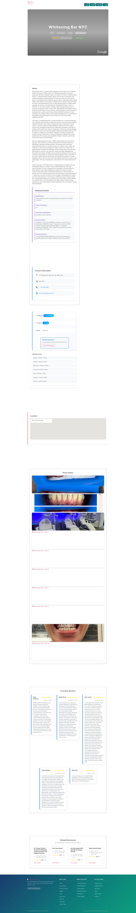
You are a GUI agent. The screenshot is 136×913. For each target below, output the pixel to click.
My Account (62, 896)
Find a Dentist (63, 885)
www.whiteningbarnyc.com (46, 293)
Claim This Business (48, 345)
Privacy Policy (63, 904)
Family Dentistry (81, 896)
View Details (37, 863)
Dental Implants (81, 888)
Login (105, 4)
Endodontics (80, 893)
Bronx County (98, 893)
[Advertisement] (68, 68)
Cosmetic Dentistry (81, 883)
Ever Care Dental (57, 848)
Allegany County (98, 885)
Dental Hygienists (81, 885)
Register (99, 4)
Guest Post (62, 901)
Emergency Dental (81, 891)
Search (93, 4)
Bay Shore (97, 888)
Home (86, 4)
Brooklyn (97, 896)
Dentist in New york (35, 910)
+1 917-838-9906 (44, 287)
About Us (62, 899)
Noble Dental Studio (95, 848)
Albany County (98, 883)
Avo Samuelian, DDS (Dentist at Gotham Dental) (77, 850)
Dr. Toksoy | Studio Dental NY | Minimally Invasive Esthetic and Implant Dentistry (40, 851)
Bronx (96, 891)
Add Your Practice (64, 888)
